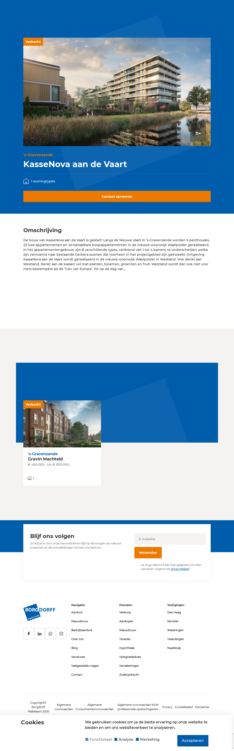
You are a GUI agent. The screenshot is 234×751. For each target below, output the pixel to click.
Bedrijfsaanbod (81, 630)
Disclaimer (202, 707)
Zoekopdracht (129, 674)
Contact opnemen (117, 196)
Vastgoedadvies (130, 657)
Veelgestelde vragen (85, 665)
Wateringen (175, 630)
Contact (76, 674)
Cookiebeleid (184, 707)
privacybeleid (180, 569)
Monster (173, 621)
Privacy (167, 707)
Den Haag (174, 612)
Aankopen (126, 621)
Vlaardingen (175, 639)
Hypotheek (127, 648)
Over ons (77, 639)
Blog (74, 648)
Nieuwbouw (79, 621)
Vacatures (78, 657)
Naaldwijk (174, 648)
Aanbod (76, 612)
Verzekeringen (129, 665)
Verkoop (125, 612)
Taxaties (124, 639)
